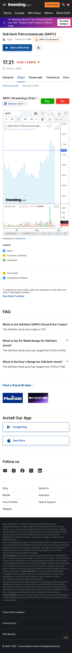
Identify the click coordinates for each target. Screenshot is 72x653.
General (8, 77)
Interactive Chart (30, 85)
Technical (52, 77)
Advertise (44, 495)
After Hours (34, 13)
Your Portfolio (10, 502)
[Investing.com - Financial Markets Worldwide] (19, 5)
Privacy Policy (9, 623)
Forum (67, 77)
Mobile (6, 495)
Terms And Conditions (14, 612)
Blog (5, 488)
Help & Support (47, 502)
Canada (19, 13)
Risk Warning (9, 634)
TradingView (20, 238)
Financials (35, 77)
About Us (44, 488)
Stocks (7, 13)
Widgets (7, 508)
